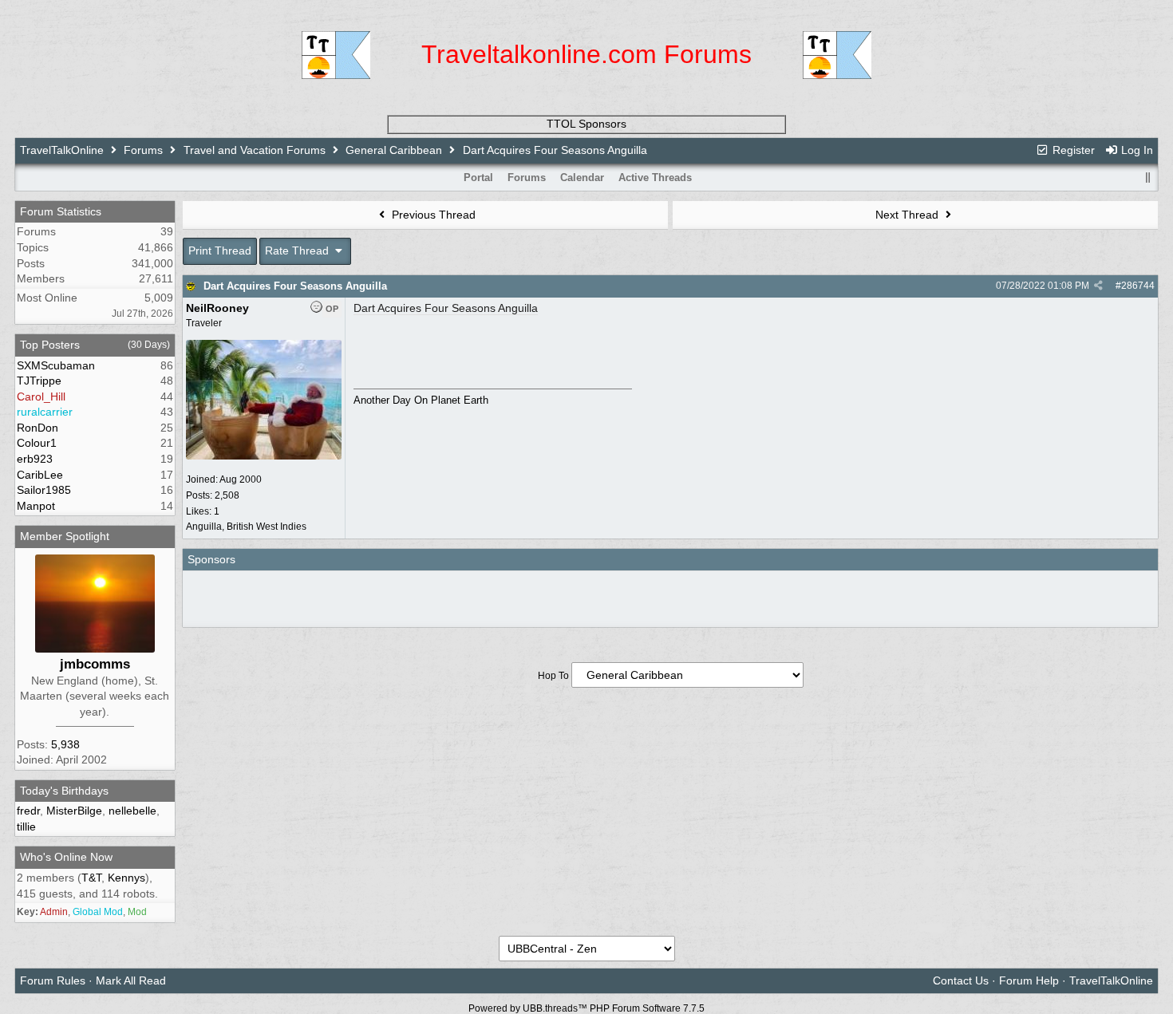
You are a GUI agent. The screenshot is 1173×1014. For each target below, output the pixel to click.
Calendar (582, 177)
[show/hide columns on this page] (1147, 177)
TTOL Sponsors (586, 123)
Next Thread (908, 214)
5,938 (65, 744)
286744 (1138, 285)
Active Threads (655, 177)
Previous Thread (432, 214)
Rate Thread (298, 250)
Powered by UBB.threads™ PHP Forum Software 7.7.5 (586, 1008)
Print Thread (219, 250)
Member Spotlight (64, 536)
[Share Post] (1098, 285)
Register (1072, 150)
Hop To (553, 675)
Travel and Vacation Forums (255, 150)
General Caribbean (394, 150)
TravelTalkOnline (62, 150)
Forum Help (1029, 980)
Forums (143, 150)
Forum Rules (52, 980)
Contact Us (961, 980)
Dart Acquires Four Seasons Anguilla (295, 286)
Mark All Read (131, 980)
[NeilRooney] (264, 456)
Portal (478, 177)
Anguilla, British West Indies (246, 526)
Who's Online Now (66, 856)
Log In (1135, 150)
